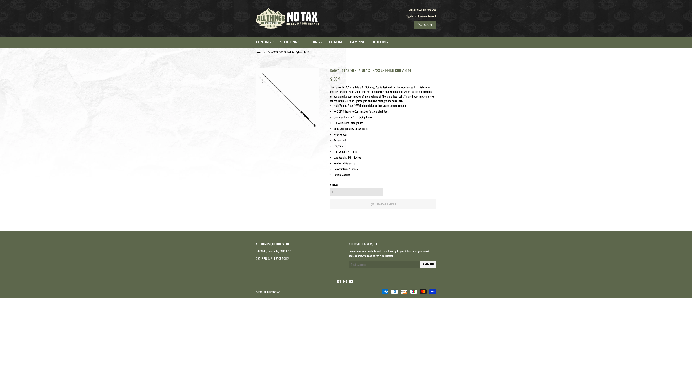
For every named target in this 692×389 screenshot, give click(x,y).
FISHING (314, 42)
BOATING (336, 42)
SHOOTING (289, 42)
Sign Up (428, 264)
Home (258, 52)
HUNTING (264, 42)
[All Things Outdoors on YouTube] (351, 282)
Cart (427, 25)
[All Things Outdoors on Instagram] (345, 282)
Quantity (334, 184)
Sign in (409, 16)
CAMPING (357, 42)
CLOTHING (380, 42)
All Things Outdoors (272, 292)
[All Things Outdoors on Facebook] (339, 282)
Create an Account (427, 16)
